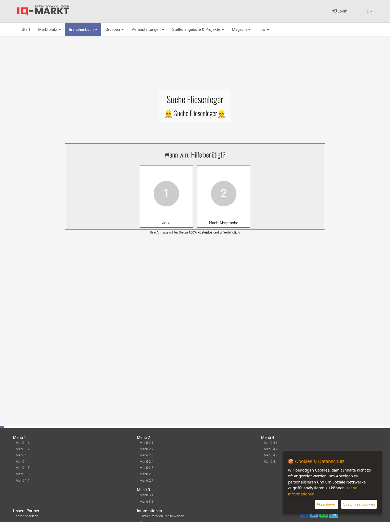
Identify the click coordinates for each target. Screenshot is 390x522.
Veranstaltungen (147, 29)
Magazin (240, 29)
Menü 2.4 (146, 462)
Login (341, 11)
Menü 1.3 (22, 455)
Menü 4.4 (271, 462)
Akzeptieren (326, 504)
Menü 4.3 (271, 455)
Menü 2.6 (146, 474)
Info (262, 29)
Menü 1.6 (22, 474)
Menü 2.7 (146, 480)
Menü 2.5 (146, 468)
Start (26, 29)
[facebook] (305, 515)
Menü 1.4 (22, 462)
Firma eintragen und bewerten (162, 516)
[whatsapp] (324, 515)
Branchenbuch (82, 29)
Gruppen (113, 29)
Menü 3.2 (146, 501)
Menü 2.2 (146, 449)
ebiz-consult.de (27, 516)
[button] (369, 11)
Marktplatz (48, 29)
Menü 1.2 (22, 449)
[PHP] (43, 10)
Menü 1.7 (22, 480)
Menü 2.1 (146, 443)
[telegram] (333, 514)
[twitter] (314, 515)
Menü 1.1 (22, 443)
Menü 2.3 (146, 455)
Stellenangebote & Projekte (196, 29)
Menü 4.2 (271, 449)
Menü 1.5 (22, 468)
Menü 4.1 (271, 443)
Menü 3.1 (146, 495)
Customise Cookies (359, 504)
